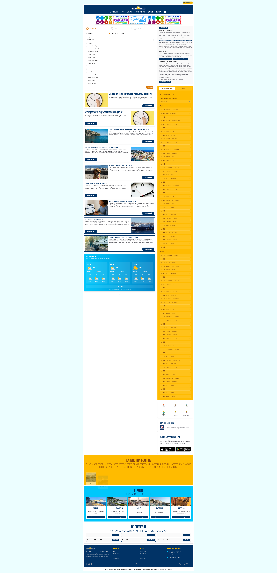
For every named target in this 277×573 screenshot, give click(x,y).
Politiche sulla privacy (165, 81)
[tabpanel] (119, 58)
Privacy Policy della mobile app (147, 556)
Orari (183, 88)
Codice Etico (116, 553)
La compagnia (114, 12)
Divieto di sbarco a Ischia (165, 59)
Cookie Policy (143, 551)
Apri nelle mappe (96, 517)
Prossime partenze (167, 88)
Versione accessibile (187, 2)
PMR (122, 12)
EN (167, 12)
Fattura (158, 12)
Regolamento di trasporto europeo (184, 40)
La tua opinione (140, 12)
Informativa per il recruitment (120, 556)
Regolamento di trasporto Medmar (167, 40)
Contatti (150, 12)
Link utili (130, 12)
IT (164, 12)
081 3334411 (164, 27)
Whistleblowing (116, 558)
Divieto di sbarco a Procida (180, 59)
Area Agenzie (143, 558)
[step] (91, 28)
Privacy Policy (143, 553)
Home (114, 551)
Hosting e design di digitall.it (184, 564)
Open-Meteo (128, 289)
